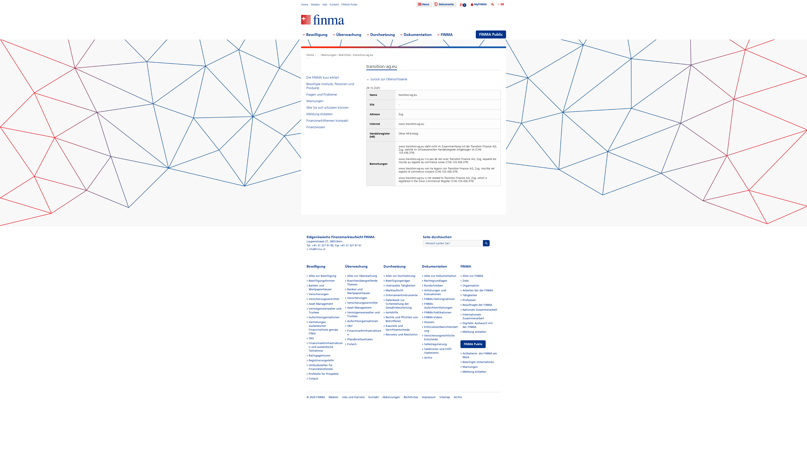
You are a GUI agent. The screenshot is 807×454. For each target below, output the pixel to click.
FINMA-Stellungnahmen (439, 299)
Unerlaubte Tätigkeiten (400, 285)
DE (502, 4)
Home (304, 4)
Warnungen (328, 55)
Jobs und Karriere (353, 397)
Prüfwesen (469, 300)
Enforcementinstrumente (402, 295)
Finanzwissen (315, 127)
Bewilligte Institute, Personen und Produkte (330, 86)
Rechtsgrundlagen (435, 280)
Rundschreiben (433, 285)
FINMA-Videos (433, 317)
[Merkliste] (461, 5)
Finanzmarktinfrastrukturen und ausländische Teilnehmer (326, 347)
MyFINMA (480, 4)
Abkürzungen (391, 397)
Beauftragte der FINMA (477, 304)
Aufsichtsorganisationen (324, 317)
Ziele (466, 280)
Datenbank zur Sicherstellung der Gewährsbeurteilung (399, 303)
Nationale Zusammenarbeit (480, 309)
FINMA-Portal (349, 4)
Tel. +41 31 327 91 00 (320, 245)
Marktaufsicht (394, 290)
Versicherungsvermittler (324, 299)
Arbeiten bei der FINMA (478, 290)
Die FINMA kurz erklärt (322, 77)
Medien (315, 4)
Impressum (429, 397)
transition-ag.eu (363, 55)
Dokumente (446, 4)
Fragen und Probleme (321, 94)
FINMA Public (473, 344)
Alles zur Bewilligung (322, 275)
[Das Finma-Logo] (322, 20)
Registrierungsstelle (321, 360)
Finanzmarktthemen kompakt (327, 121)
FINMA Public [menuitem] (491, 34)
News (425, 4)
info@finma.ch (317, 249)
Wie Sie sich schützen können (327, 108)
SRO (311, 338)
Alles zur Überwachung (362, 275)
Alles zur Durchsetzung (400, 275)
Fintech (313, 378)
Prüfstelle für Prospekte (324, 373)
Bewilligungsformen (322, 280)
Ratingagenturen (319, 355)
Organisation (471, 285)
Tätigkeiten (470, 295)
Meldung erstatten (319, 114)
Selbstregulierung (435, 344)
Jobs (324, 4)
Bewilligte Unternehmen (478, 362)
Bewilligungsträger (398, 280)
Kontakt (334, 4)
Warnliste (345, 55)
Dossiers (429, 322)
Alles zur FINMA (473, 275)
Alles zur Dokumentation (440, 275)
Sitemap (444, 397)
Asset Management (321, 303)
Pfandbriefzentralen (360, 339)
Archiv (428, 357)
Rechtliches (411, 397)
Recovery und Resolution (402, 334)
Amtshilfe (392, 312)
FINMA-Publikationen (437, 312)
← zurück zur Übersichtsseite (386, 79)
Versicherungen (319, 294)
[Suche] (493, 5)
